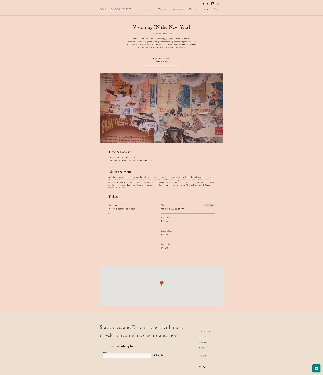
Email (105, 353)
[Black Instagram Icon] (208, 3)
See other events (161, 61)
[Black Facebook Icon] (203, 3)
